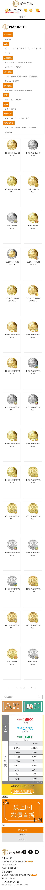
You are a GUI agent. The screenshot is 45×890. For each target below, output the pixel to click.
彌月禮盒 (29, 90)
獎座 (11, 127)
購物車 (37, 10)
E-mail (26, 10)
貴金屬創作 (8, 132)
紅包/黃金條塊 (9, 62)
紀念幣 (18, 127)
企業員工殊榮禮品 (10, 76)
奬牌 (6, 127)
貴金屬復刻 (32, 127)
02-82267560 (16, 10)
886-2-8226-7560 (10, 865)
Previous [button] (5, 796)
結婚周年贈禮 (9, 67)
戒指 (11, 118)
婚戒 (11, 99)
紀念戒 (24, 127)
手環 (17, 118)
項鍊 (6, 118)
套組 (6, 99)
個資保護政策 (24, 884)
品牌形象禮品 (23, 76)
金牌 (6, 109)
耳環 (22, 118)
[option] (22, 811)
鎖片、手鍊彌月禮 (10, 90)
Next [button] (3, 825)
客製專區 (18, 67)
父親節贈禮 (29, 62)
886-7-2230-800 (9, 878)
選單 (24, 17)
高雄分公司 (22, 839)
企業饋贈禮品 (33, 76)
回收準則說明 (22, 791)
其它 (27, 118)
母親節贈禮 (19, 62)
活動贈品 (8, 81)
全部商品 (8, 39)
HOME (22, 3)
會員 (31, 10)
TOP (42, 882)
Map (29, 861)
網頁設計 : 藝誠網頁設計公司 (10, 884)
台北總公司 (22, 835)
